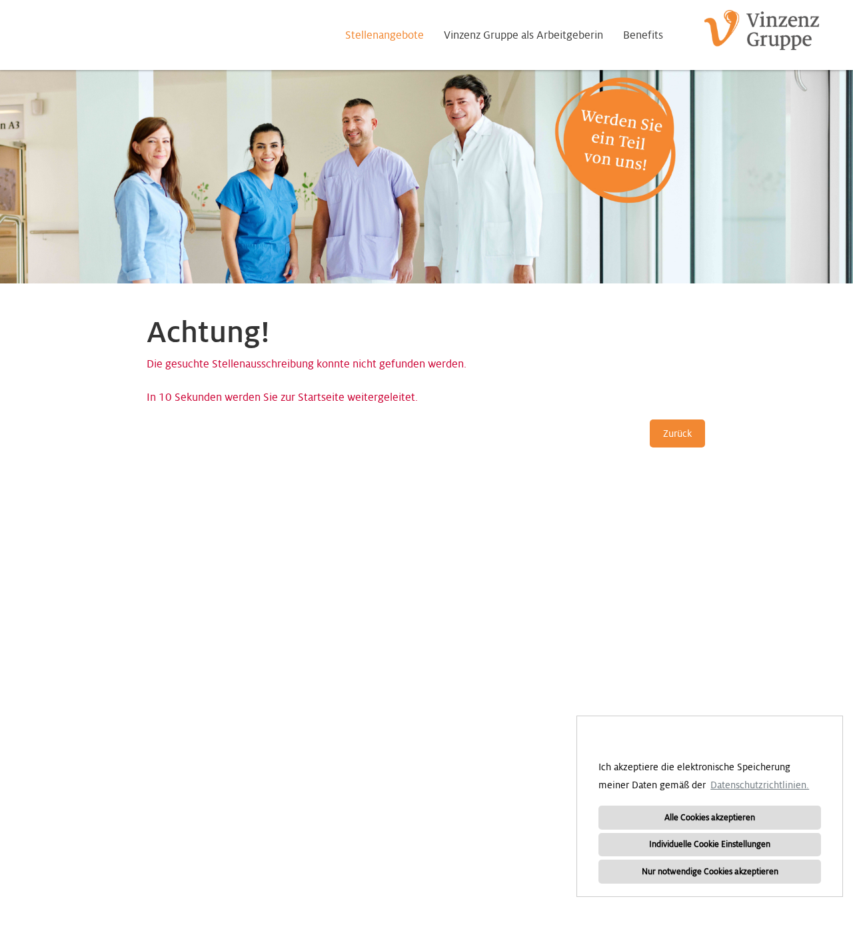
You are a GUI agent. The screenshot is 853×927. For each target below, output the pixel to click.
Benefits (643, 35)
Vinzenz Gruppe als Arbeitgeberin (523, 35)
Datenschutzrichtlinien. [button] (759, 785)
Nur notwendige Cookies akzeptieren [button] (710, 871)
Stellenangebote (384, 35)
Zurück (677, 433)
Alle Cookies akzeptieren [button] (709, 817)
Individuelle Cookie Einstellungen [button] (709, 844)
